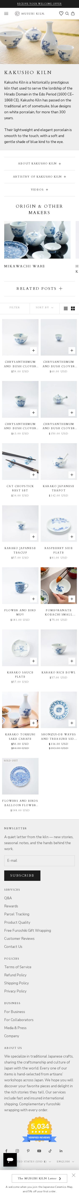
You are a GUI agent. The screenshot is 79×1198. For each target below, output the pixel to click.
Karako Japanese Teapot (58, 488)
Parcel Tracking (16, 914)
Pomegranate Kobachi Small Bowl (58, 613)
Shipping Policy (16, 983)
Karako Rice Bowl (59, 672)
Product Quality (17, 922)
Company (11, 1036)
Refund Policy (15, 975)
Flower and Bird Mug (20, 612)
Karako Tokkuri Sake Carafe (20, 736)
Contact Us (13, 946)
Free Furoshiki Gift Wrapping (27, 930)
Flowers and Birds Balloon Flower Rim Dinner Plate (20, 803)
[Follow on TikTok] (50, 1151)
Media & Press (15, 1028)
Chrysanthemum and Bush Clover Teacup (20, 426)
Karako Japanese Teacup (20, 550)
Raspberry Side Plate (59, 550)
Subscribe (22, 875)
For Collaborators (18, 1019)
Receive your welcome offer (39, 3)
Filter (15, 307)
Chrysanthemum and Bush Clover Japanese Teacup (59, 364)
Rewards (11, 906)
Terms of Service (17, 967)
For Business (14, 1011)
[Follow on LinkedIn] (61, 1151)
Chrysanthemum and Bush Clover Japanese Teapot (59, 426)
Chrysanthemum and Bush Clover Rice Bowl (20, 364)
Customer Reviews (19, 938)
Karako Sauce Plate (20, 674)
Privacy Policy (15, 991)
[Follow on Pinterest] (28, 1151)
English (63, 1161)
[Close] (73, 1175)
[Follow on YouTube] (39, 1151)
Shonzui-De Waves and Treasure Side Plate (58, 737)
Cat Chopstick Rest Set (20, 488)
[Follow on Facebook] (6, 1151)
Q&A (8, 898)
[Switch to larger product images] (66, 308)
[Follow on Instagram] (17, 1151)
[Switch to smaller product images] (73, 308)
